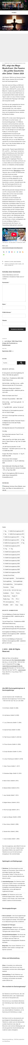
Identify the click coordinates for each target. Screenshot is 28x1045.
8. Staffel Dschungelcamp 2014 (11, 540)
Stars (21, 605)
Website (4, 320)
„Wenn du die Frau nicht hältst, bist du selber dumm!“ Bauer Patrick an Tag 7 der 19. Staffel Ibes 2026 (14, 441)
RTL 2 (17, 599)
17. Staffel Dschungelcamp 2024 (11, 566)
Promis (18, 593)
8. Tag (22, 540)
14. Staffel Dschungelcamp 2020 (11, 557)
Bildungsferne (17, 170)
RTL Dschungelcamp (8, 602)
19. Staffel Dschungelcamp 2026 (11, 572)
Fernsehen (6, 587)
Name (4, 304)
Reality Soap (6, 599)
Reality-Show (6, 596)
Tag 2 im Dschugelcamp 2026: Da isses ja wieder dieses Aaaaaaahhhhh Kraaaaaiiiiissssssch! (13, 475)
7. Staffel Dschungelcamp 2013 (11, 537)
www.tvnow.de (22, 670)
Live (23, 263)
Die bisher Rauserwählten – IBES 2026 (12, 399)
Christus (7, 263)
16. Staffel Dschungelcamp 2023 (11, 563)
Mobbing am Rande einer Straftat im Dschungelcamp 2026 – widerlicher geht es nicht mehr (13, 390)
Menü (14, 12)
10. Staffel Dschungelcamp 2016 (11, 546)
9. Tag (22, 543)
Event (16, 263)
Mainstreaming (17, 261)
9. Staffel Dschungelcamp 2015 (11, 543)
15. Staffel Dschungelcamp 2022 (11, 560)
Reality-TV (14, 596)
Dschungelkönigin (17, 581)
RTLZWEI (5, 605)
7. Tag (22, 537)
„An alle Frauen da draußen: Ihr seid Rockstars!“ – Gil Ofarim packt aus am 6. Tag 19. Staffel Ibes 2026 (13, 448)
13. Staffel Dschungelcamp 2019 (11, 554)
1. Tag (4, 531)
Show (16, 605)
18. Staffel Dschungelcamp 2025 (11, 569)
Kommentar (5, 282)
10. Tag (5, 549)
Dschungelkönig (7, 581)
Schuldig (4, 431)
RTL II (17, 602)
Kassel (19, 263)
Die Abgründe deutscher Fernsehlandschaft (13, 428)
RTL (12, 265)
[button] (4, 252)
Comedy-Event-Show (8, 575)
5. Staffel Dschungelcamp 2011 (16, 531)
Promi (12, 593)
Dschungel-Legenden (8, 578)
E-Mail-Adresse (6, 312)
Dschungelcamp (20, 578)
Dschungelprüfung (7, 584)
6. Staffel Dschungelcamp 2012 (16, 534)
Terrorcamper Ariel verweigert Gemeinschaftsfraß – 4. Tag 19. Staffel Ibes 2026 (13, 461)
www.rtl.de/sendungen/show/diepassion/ (12, 247)
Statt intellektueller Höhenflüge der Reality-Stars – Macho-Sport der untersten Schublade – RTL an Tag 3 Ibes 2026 (14, 468)
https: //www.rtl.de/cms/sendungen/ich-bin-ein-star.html (12, 666)
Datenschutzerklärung (7, 1039)
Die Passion (12, 263)
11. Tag (11, 549)
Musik (6, 265)
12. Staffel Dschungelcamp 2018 (11, 552)
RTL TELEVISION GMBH (18, 660)
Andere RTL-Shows (9, 261)
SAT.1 (11, 605)
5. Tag (4, 534)
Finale (12, 587)
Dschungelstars (18, 584)
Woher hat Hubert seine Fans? (10, 395)
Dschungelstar (20, 63)
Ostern (9, 265)
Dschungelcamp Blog (11, 3)
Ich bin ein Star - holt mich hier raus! (12, 590)
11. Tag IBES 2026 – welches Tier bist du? (13, 407)
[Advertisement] (14, 48)
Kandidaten (6, 593)
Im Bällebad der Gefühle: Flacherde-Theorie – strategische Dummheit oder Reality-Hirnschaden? (13, 422)
